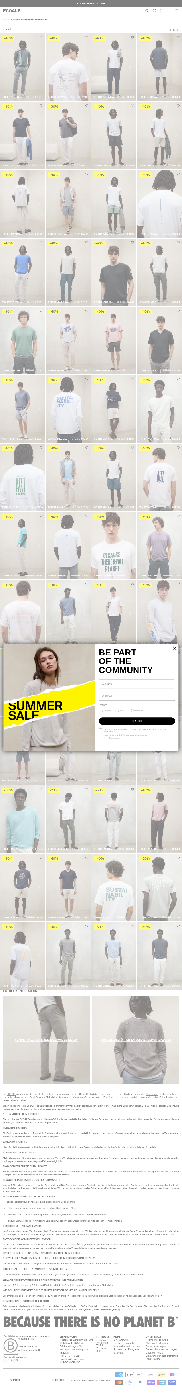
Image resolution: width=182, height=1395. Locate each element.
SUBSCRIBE (137, 721)
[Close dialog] (174, 648)
